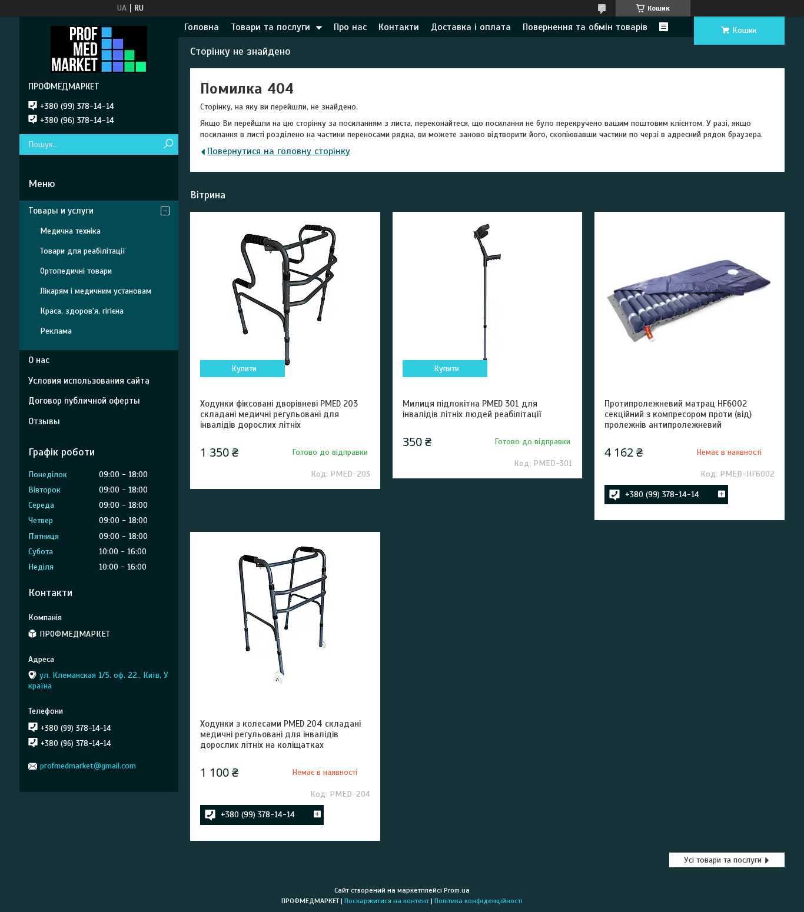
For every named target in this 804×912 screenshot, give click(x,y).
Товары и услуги (61, 210)
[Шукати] (168, 144)
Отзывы (44, 421)
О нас (38, 360)
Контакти (398, 27)
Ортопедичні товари (76, 271)
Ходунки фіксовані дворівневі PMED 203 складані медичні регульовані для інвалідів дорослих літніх (279, 414)
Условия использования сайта (88, 380)
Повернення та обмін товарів (585, 27)
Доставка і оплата (471, 27)
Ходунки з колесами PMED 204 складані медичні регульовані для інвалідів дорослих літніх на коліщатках (280, 734)
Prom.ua (457, 890)
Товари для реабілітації (82, 251)
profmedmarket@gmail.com (88, 766)
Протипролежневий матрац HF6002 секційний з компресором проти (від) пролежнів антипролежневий (678, 414)
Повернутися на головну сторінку (278, 151)
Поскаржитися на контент (386, 901)
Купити (244, 369)
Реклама (56, 331)
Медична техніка (70, 231)
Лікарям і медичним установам (95, 291)
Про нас (350, 27)
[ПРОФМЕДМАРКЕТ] (99, 48)
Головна (201, 27)
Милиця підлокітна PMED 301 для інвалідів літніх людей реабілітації (472, 409)
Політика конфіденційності (478, 901)
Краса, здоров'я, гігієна (82, 311)
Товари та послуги (270, 27)
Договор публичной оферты (84, 400)
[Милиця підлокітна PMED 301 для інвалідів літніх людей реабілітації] (487, 295)
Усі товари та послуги (723, 860)
